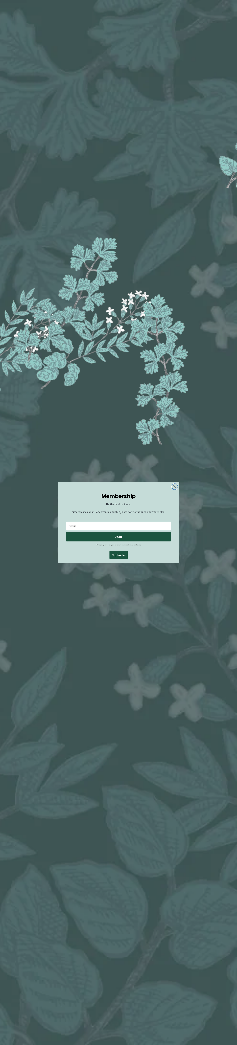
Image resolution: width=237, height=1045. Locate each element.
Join (118, 536)
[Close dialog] (175, 487)
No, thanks (118, 555)
